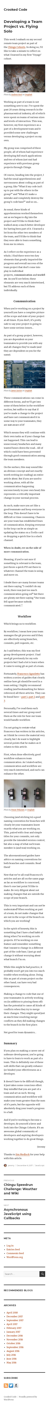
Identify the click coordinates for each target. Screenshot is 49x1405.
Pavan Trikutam (17, 810)
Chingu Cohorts (16, 47)
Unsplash (28, 95)
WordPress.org (15, 1257)
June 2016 (12, 1358)
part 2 (32, 696)
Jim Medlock (23, 1154)
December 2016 (15, 1335)
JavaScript (39, 1165)
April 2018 (12, 1312)
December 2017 (15, 1316)
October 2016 (13, 1343)
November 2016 (15, 1339)
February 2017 (14, 1328)
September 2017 (15, 1320)
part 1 (24, 696)
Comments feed (15, 1253)
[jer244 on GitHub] (16, 1385)
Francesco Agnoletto (28, 673)
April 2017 (12, 1324)
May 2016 (11, 1362)
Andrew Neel (16, 95)
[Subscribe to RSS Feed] (6, 1385)
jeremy (11, 1165)
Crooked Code (15, 10)
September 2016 (15, 1347)
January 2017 (13, 1331)
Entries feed (13, 1249)
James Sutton (16, 391)
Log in (10, 1245)
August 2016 (13, 1351)
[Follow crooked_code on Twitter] (11, 1385)
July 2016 (11, 1355)
